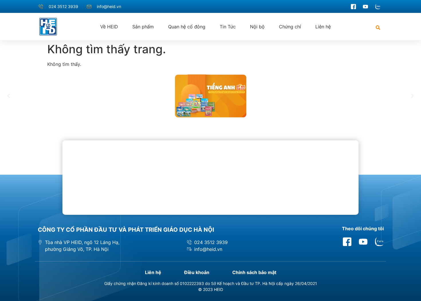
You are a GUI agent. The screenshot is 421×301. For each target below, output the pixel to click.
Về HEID (109, 26)
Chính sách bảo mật (254, 272)
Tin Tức (228, 26)
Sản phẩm (143, 26)
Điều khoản (196, 272)
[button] (377, 27)
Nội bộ (257, 26)
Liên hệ (323, 26)
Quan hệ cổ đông (186, 26)
